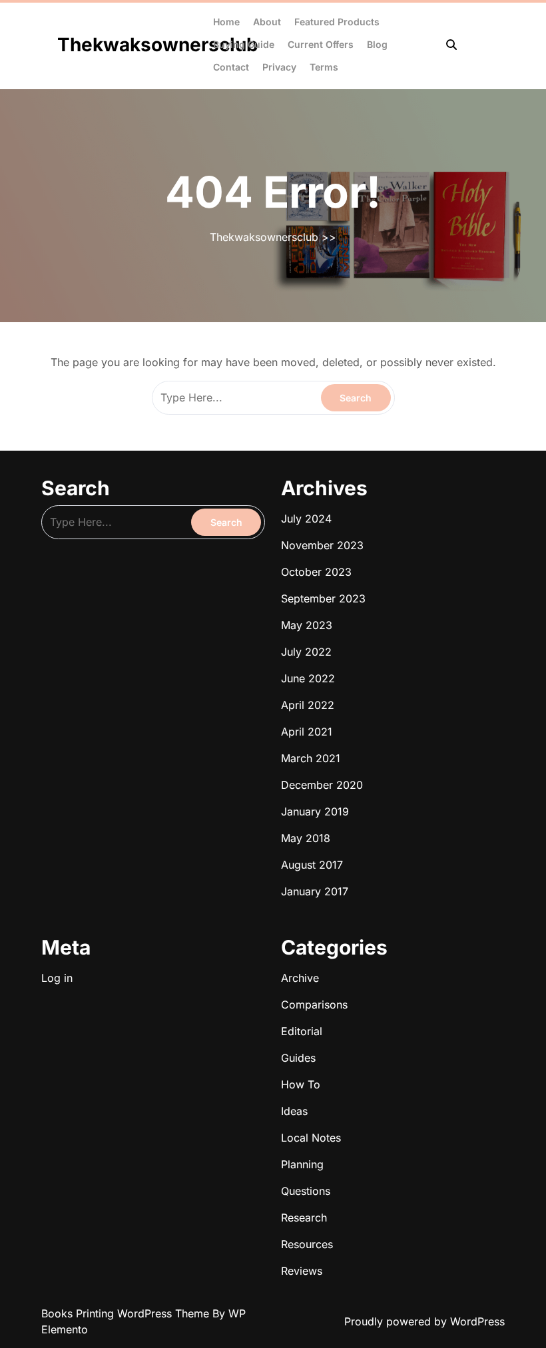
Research (304, 1217)
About (267, 21)
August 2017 (312, 864)
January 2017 (314, 891)
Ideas (294, 1111)
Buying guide (243, 44)
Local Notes (311, 1137)
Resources (307, 1244)
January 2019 (315, 811)
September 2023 (323, 598)
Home (226, 21)
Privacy (279, 67)
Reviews (301, 1270)
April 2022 (307, 705)
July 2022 (306, 651)
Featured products (337, 21)
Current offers (321, 44)
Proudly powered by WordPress (424, 1321)
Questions (305, 1191)
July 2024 (306, 518)
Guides (298, 1057)
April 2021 (306, 731)
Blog (377, 44)
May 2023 (306, 625)
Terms (324, 67)
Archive (300, 978)
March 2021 (310, 758)
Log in (57, 978)
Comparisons (314, 1004)
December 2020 (322, 784)
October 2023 (316, 571)
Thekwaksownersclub (157, 44)
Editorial (301, 1031)
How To (300, 1084)
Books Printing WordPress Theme (126, 1313)
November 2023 (322, 545)
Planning (302, 1164)
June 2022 (308, 678)
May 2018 (305, 838)
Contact (231, 67)
